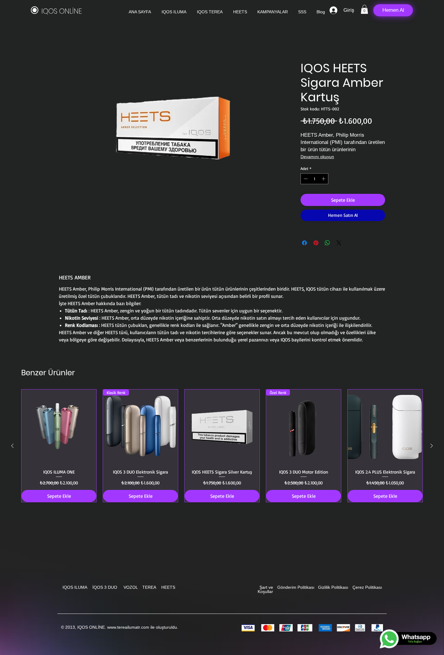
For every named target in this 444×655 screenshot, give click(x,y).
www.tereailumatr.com (128, 627)
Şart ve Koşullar (265, 589)
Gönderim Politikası (295, 587)
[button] (364, 9)
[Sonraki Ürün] (431, 445)
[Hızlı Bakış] (58, 426)
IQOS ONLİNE (61, 11)
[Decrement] (305, 179)
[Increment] (324, 179)
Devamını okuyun (317, 156)
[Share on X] (339, 242)
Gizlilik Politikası (333, 587)
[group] (222, 446)
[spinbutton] (314, 179)
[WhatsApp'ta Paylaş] (327, 242)
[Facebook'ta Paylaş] (304, 242)
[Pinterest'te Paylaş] (316, 242)
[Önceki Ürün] (12, 445)
